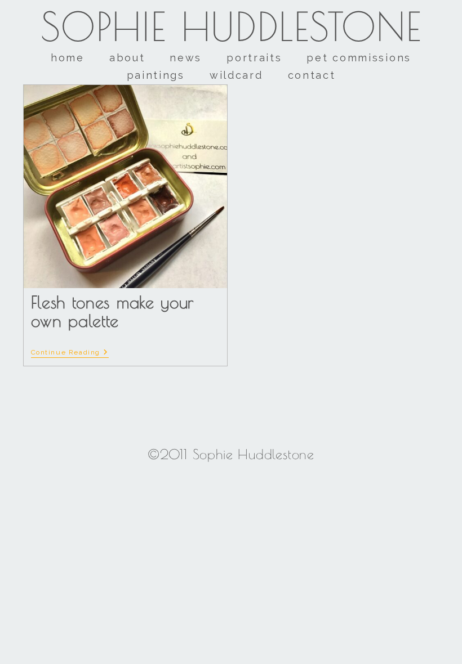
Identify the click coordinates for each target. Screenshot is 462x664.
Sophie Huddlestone (231, 26)
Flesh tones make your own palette (112, 311)
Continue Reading (70, 352)
